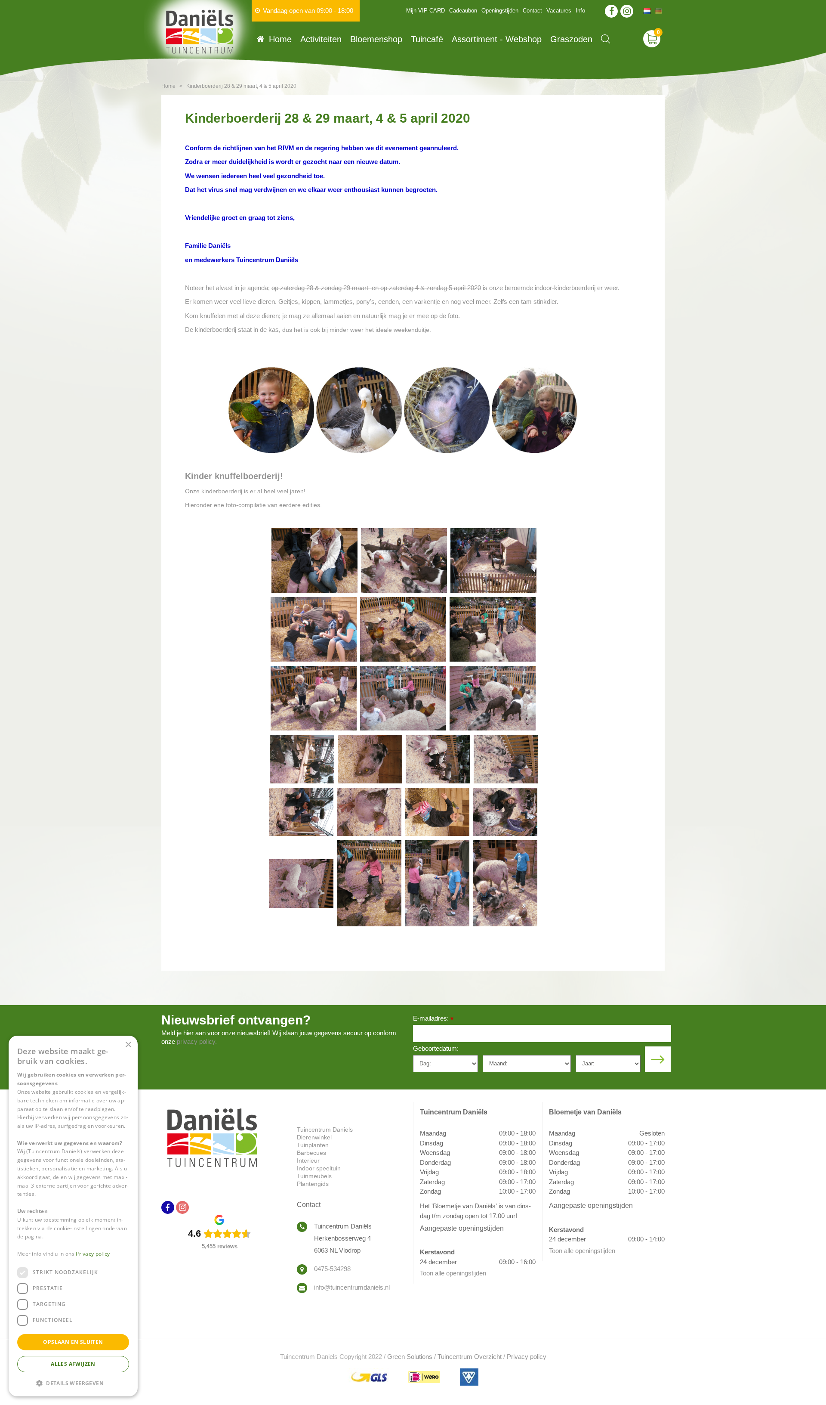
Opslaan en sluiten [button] (73, 1342)
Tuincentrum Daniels (325, 1129)
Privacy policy (526, 1356)
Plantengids (313, 1183)
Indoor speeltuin (319, 1168)
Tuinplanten (313, 1145)
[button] (73, 1383)
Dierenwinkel (314, 1137)
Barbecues (311, 1152)
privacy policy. (197, 1041)
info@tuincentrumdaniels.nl (352, 1287)
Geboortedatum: (436, 1048)
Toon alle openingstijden (453, 1273)
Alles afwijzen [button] (73, 1364)
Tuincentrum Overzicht (470, 1356)
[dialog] (73, 1216)
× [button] (128, 1045)
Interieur (308, 1160)
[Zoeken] (605, 38)
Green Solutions (409, 1356)
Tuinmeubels (314, 1176)
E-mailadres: (433, 1019)
